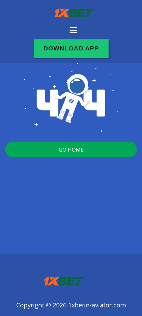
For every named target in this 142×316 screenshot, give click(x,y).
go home (71, 149)
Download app (71, 48)
